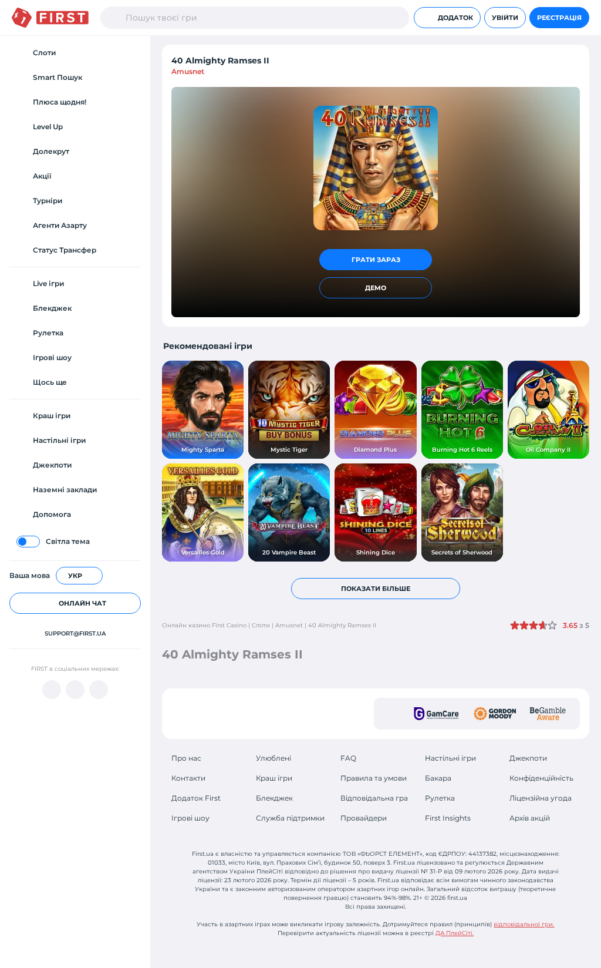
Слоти (261, 625)
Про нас (186, 758)
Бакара (438, 778)
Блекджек (274, 798)
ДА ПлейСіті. (454, 933)
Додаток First (196, 798)
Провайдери (363, 818)
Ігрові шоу (190, 818)
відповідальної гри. (524, 924)
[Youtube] (51, 689)
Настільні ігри (450, 758)
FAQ (348, 758)
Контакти (188, 778)
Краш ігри (274, 778)
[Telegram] (75, 689)
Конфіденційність (541, 778)
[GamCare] (436, 713)
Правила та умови (373, 778)
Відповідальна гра (374, 798)
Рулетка (440, 798)
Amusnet (187, 71)
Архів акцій (529, 818)
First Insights (448, 818)
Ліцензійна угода (540, 798)
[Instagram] (98, 689)
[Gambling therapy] (495, 713)
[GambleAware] (548, 713)
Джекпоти (528, 758)
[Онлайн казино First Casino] (50, 18)
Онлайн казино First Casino (204, 625)
